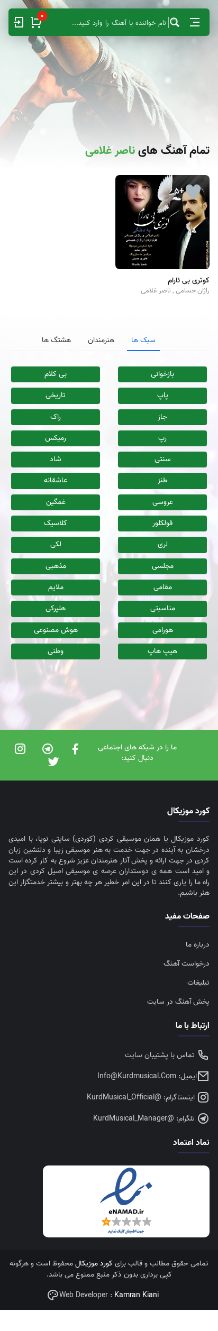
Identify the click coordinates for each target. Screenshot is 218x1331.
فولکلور (162, 523)
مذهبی (56, 566)
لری (163, 544)
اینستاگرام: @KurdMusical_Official (142, 1097)
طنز (163, 480)
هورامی (162, 630)
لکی (55, 544)
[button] (194, 22)
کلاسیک (55, 523)
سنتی (163, 459)
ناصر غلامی (156, 290)
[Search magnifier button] (174, 22)
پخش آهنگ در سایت (178, 1002)
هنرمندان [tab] (101, 340)
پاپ (162, 395)
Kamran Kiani (136, 1295)
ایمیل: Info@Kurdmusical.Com (147, 1076)
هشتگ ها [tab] (56, 340)
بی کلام (55, 374)
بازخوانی (162, 374)
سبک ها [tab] (143, 340)
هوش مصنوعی (56, 630)
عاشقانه (55, 480)
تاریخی (56, 395)
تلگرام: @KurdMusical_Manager (145, 1119)
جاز (162, 417)
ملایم (55, 587)
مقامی (162, 587)
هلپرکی (56, 608)
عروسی (162, 502)
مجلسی (163, 566)
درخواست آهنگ (187, 964)
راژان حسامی (193, 290)
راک (55, 417)
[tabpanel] (109, 513)
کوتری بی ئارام (189, 281)
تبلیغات (198, 983)
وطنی (55, 651)
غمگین (56, 502)
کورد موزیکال (94, 1263)
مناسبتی (162, 608)
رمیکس (55, 438)
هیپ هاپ (162, 651)
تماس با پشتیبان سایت (161, 1055)
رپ (162, 438)
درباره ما (198, 945)
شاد (55, 459)
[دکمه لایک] (193, 191)
